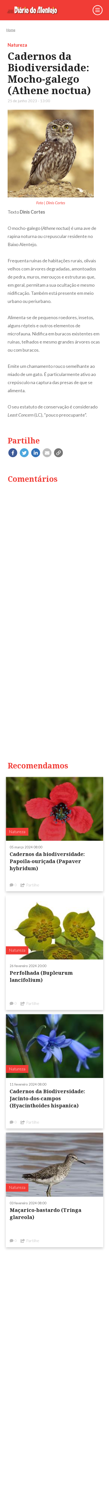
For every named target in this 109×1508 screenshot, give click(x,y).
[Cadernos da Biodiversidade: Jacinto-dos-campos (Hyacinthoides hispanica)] (54, 1045)
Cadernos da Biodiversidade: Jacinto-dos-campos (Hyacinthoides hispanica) (47, 1098)
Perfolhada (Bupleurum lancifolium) (41, 976)
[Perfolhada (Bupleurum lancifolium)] (54, 927)
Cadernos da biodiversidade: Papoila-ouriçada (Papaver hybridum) (47, 861)
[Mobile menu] (97, 10)
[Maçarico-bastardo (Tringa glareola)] (54, 1164)
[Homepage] (36, 10)
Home (10, 30)
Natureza (17, 45)
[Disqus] (54, 552)
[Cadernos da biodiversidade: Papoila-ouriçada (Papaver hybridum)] (54, 808)
